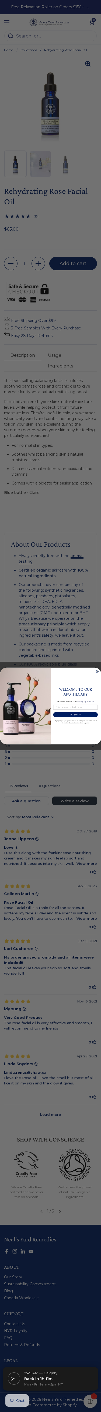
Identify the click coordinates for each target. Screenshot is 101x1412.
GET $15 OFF (75, 714)
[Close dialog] (97, 671)
